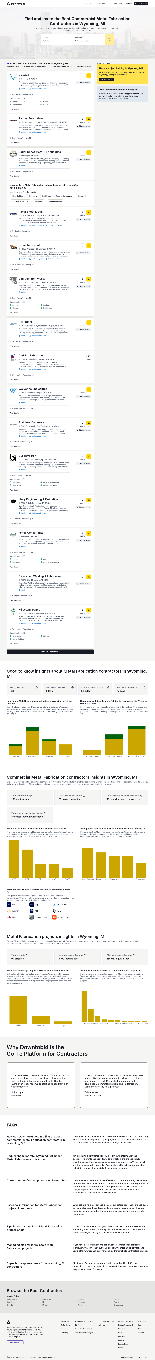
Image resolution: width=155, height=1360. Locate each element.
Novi (80, 1305)
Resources (118, 3)
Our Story (64, 1333)
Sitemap (141, 1333)
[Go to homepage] (19, 3)
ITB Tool (78, 1325)
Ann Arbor (82, 1302)
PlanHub (121, 1336)
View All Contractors (50, 652)
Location (78, 38)
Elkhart (116, 1299)
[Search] (109, 39)
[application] (41, 738)
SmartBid (121, 1329)
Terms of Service (126, 1357)
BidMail (121, 1340)
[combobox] (45, 41)
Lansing (81, 1299)
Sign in (129, 3)
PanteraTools (123, 1344)
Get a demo (139, 3)
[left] (138, 1054)
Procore (121, 1348)
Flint (43, 1302)
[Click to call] (88, 75)
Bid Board (101, 1325)
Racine (116, 1302)
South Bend (11, 1302)
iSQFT (120, 1333)
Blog (139, 1325)
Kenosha (10, 1305)
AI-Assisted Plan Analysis (84, 1333)
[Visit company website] (82, 75)
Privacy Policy (143, 1357)
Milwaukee (46, 1305)
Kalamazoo (46, 1299)
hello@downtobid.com (46, 1357)
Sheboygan (118, 1305)
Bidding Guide (143, 1329)
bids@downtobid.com (133, 94)
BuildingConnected (125, 1325)
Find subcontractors (103, 3)
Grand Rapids (12, 1299)
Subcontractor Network (83, 1329)
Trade (45, 38)
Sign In (63, 1329)
